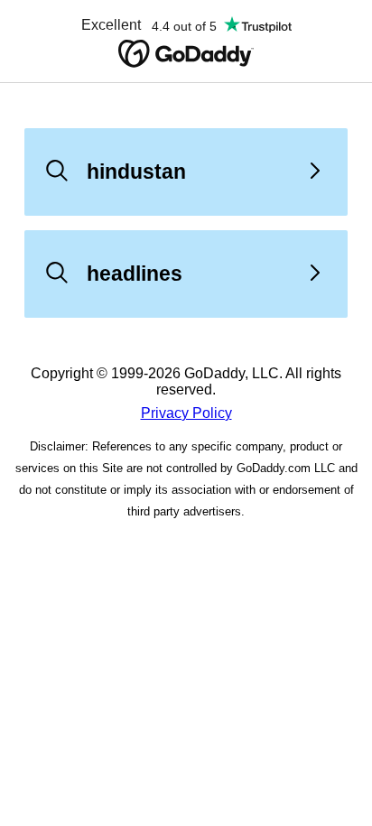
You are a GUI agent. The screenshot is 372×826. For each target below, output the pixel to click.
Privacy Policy (186, 413)
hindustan (136, 171)
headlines (134, 273)
